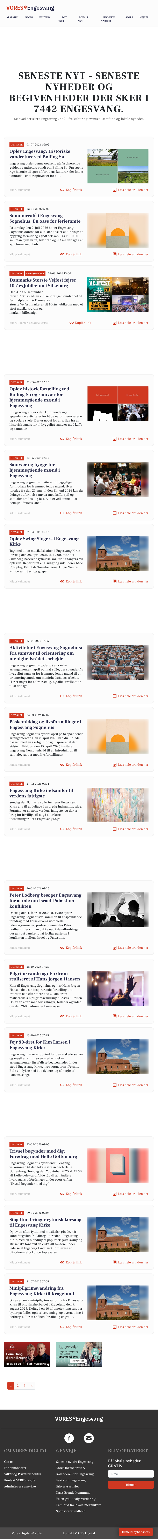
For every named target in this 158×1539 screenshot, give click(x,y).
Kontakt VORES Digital (20, 1480)
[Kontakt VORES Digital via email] (89, 1438)
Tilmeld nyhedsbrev (136, 1532)
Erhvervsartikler (67, 1486)
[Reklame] (27, 1354)
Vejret (144, 17)
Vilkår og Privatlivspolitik (22, 1474)
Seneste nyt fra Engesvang (74, 1462)
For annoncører (15, 1468)
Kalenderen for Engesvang (75, 1474)
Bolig (29, 17)
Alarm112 (12, 17)
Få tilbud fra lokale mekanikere (78, 1505)
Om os (8, 1462)
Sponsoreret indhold (71, 1511)
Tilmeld (131, 1485)
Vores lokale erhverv (70, 1468)
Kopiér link (74, 190)
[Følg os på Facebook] (69, 1438)
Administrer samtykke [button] (20, 1486)
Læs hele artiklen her (133, 190)
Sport (129, 17)
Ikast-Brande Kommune (73, 1493)
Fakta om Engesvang (71, 1480)
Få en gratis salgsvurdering (75, 1499)
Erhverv (44, 17)
